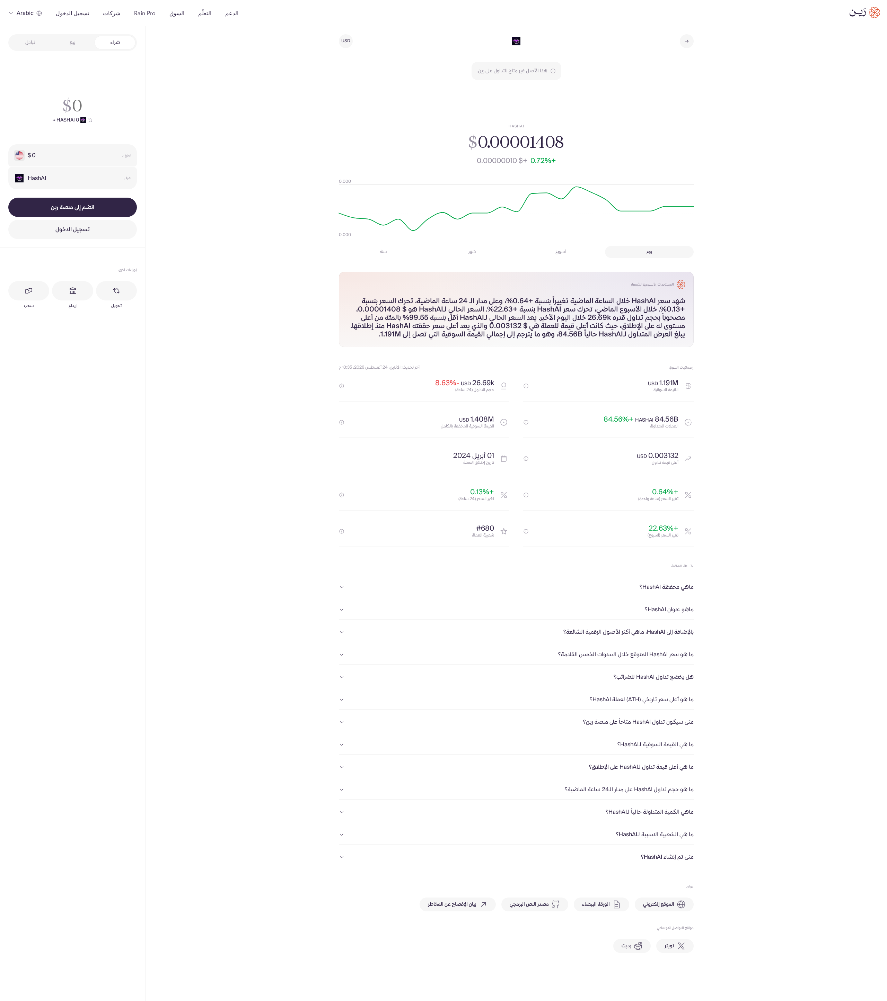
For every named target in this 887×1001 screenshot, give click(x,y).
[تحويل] (116, 290)
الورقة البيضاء (596, 904)
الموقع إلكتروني (658, 904)
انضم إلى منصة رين (72, 207)
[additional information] (526, 386)
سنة (383, 251)
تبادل (30, 42)
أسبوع (560, 251)
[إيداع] (72, 290)
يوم (649, 251)
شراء (115, 42)
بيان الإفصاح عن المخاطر (452, 904)
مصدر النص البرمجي (529, 904)
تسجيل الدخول (72, 229)
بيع (73, 42)
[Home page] (865, 12)
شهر (472, 251)
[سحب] (28, 290)
